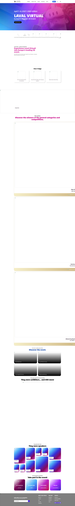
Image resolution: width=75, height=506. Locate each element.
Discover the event (18, 22)
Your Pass (19, 487)
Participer (54, 1)
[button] (61, 1)
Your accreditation (55, 487)
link (25, 357)
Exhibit (31, 487)
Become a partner (43, 487)
